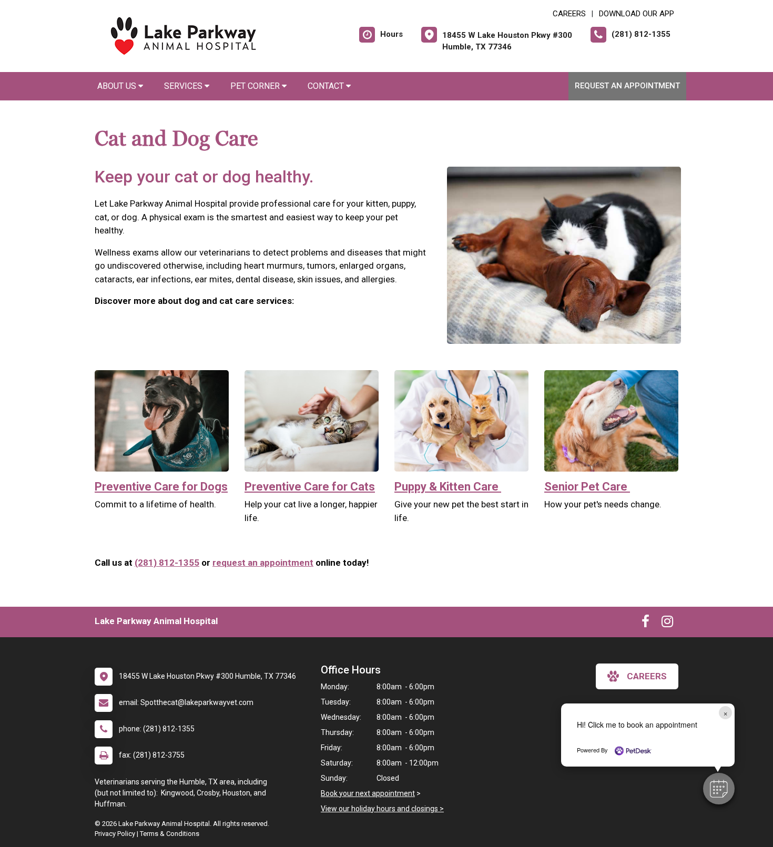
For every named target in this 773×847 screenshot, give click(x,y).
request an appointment (262, 562)
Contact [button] (327, 86)
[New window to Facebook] (645, 623)
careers (647, 676)
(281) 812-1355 (167, 562)
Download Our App (636, 13)
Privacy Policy (115, 834)
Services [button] (184, 86)
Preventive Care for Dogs (161, 486)
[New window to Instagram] (667, 623)
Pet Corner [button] (256, 86)
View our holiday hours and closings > (382, 808)
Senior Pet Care (587, 486)
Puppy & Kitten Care (447, 486)
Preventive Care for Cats (310, 486)
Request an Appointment (627, 85)
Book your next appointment (368, 793)
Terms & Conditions (169, 834)
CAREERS (569, 13)
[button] (719, 788)
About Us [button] (117, 86)
